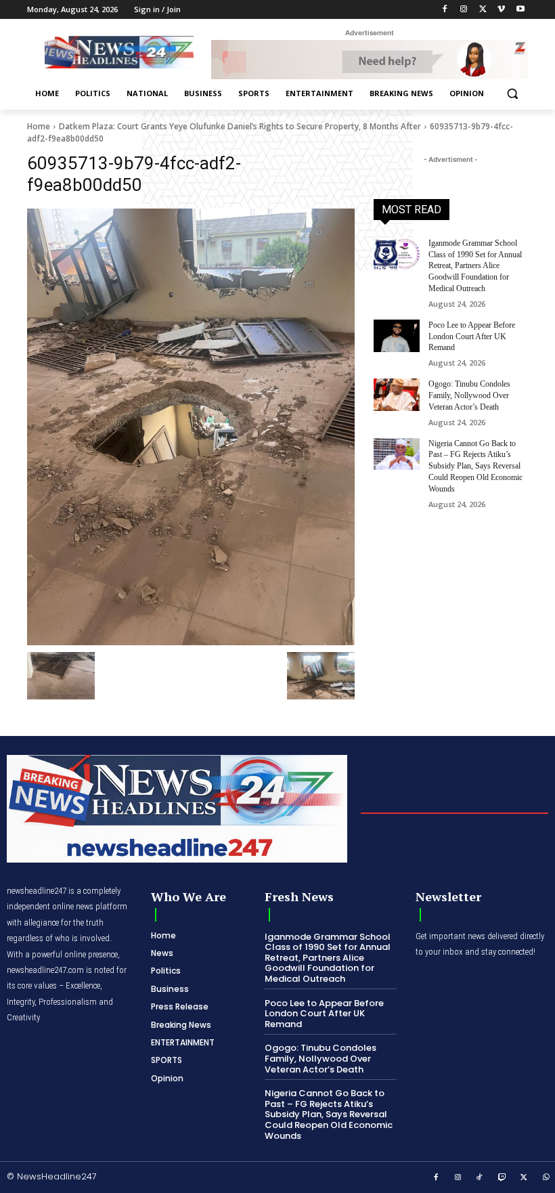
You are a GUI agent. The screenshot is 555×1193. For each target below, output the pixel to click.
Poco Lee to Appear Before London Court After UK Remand (471, 336)
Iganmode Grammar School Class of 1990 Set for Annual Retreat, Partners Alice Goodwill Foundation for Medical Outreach (475, 265)
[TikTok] (479, 1178)
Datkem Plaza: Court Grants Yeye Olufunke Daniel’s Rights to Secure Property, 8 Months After (240, 126)
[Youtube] (520, 10)
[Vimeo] (501, 10)
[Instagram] (464, 10)
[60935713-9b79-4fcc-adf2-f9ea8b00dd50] (191, 427)
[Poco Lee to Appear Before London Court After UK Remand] (397, 336)
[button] (512, 94)
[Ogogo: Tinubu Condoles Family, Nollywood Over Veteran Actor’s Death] (397, 394)
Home (38, 126)
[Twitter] (483, 10)
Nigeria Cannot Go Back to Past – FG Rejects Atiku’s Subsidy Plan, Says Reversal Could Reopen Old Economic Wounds (475, 466)
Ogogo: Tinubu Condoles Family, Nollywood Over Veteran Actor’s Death (469, 395)
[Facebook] (445, 10)
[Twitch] (502, 1178)
